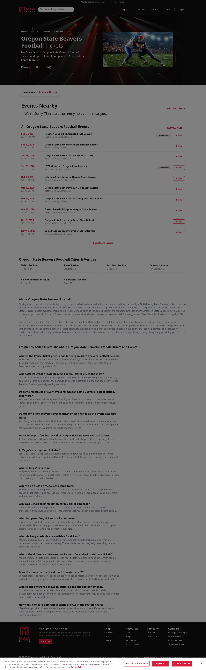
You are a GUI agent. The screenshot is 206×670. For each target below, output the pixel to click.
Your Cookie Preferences (136, 663)
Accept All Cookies (181, 663)
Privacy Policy (77, 667)
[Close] (201, 663)
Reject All (160, 663)
